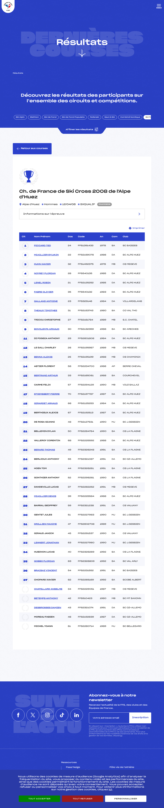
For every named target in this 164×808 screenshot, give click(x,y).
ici (121, 735)
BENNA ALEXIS (43, 357)
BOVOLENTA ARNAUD (46, 329)
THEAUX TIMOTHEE (45, 311)
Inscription (140, 718)
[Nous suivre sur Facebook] (18, 715)
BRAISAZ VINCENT (45, 571)
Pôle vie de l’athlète (122, 767)
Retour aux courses (34, 148)
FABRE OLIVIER (43, 292)
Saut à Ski (109, 117)
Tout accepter (39, 799)
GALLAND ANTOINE (46, 301)
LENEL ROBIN (42, 283)
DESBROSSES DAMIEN (47, 608)
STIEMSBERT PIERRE (47, 394)
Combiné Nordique (130, 117)
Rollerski (94, 117)
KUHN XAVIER (42, 264)
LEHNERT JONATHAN (46, 543)
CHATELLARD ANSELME (48, 589)
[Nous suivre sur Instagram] (47, 715)
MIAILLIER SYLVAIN (46, 255)
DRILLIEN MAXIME (45, 524)
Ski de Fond (50, 117)
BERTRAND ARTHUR (46, 376)
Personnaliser (125, 799)
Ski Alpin (20, 117)
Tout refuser (82, 799)
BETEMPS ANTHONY (46, 598)
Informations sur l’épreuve (44, 214)
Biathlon (34, 117)
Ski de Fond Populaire (73, 117)
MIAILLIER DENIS (45, 496)
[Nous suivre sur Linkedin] (76, 715)
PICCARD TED (42, 246)
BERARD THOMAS (44, 450)
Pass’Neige (73, 767)
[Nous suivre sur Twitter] (32, 715)
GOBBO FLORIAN (44, 561)
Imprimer (138, 228)
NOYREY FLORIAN (45, 274)
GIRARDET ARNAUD (46, 403)
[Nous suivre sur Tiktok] (62, 715)
